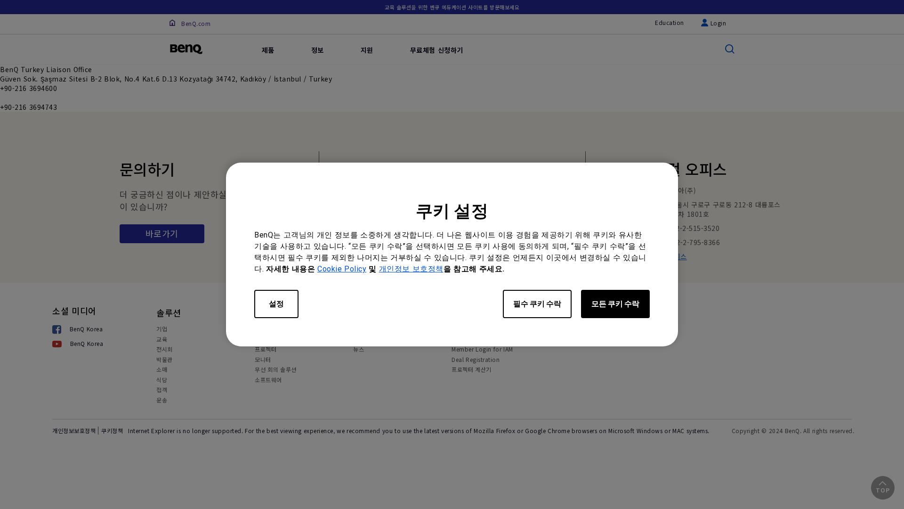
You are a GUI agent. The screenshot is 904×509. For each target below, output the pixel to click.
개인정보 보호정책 (411, 268)
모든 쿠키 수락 (615, 303)
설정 (276, 303)
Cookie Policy (341, 268)
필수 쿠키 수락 (537, 303)
